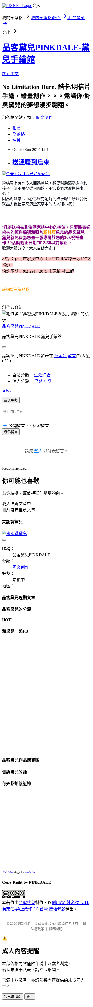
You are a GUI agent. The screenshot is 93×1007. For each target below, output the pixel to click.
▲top (6, 390)
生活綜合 (42, 375)
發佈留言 (11, 432)
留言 (72, 356)
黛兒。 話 (43, 381)
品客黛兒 (27, 902)
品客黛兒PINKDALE (21, 326)
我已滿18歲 (12, 997)
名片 (16, 140)
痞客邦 (60, 356)
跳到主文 (10, 74)
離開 (29, 997)
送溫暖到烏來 (31, 162)
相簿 (16, 128)
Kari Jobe (8, 872)
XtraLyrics (30, 872)
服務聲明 (56, 929)
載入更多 (11, 400)
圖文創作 (44, 117)
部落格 (18, 134)
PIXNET (24, 923)
